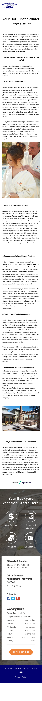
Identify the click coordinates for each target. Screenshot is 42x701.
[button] (40, 4)
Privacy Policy (21, 677)
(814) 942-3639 (14, 586)
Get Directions (21, 652)
